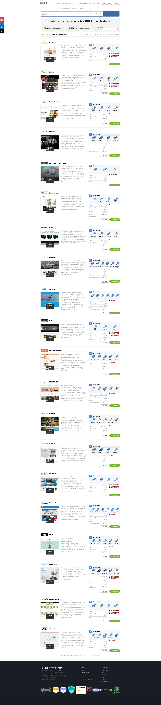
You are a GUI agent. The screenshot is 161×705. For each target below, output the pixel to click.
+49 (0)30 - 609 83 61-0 (59, 673)
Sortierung (71, 27)
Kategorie (45, 27)
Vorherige (85, 34)
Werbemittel (67, 8)
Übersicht (59, 8)
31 (108, 34)
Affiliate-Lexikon (86, 672)
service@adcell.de (50, 679)
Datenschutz (105, 679)
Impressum (105, 681)
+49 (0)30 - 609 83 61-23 (59, 675)
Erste (80, 34)
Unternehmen (105, 670)
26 (95, 34)
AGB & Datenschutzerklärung (109, 675)
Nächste (117, 34)
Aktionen (82, 8)
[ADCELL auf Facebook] (2, 23)
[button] (111, 14)
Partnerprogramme (82, 3)
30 (105, 34)
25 (92, 34)
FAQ (103, 677)
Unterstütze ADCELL (87, 679)
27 (97, 34)
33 (113, 34)
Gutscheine (75, 8)
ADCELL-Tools (92, 3)
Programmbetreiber (66, 3)
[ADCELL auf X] (2, 31)
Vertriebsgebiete (98, 27)
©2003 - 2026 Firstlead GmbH (80, 701)
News (83, 670)
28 (100, 34)
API (82, 677)
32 (110, 34)
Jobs (103, 672)
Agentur (74, 3)
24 (90, 34)
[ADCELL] (81, 690)
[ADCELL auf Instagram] (2, 19)
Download (84, 675)
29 (103, 34)
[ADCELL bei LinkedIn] (2, 27)
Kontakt (98, 3)
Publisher (58, 3)
